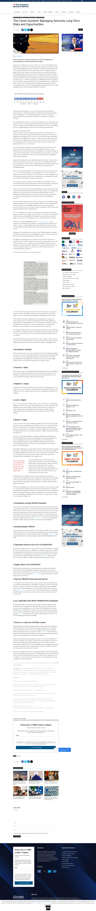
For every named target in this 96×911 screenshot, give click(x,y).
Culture (46, 780)
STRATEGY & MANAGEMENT (22, 15)
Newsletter (43, 0)
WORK (38, 12)
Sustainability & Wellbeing (40, 17)
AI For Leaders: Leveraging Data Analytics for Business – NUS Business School (73, 357)
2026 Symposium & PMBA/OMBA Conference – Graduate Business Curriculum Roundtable (73, 493)
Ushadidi (45, 555)
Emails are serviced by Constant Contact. (39, 743)
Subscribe (38, 0)
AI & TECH (24, 12)
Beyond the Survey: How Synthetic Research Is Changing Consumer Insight (19, 783)
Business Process (32, 795)
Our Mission (33, 0)
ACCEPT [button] (48, 906)
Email (17, 735)
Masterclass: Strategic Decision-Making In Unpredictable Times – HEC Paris (74, 416)
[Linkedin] (28, 30)
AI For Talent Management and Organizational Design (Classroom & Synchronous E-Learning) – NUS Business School (74, 429)
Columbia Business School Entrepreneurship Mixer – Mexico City (74, 322)
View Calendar (65, 368)
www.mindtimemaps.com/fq (43, 221)
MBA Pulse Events (66, 288)
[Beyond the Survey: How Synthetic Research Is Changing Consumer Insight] (20, 776)
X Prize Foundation (38, 517)
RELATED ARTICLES (18, 768)
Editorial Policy (64, 0)
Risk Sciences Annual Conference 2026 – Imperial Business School (73, 333)
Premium (18, 755)
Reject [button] (48, 909)
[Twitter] (25, 30)
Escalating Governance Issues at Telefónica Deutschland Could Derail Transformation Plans (51, 798)
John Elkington (18, 56)
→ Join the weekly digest (36, 747)
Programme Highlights (67, 276)
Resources (28, 0)
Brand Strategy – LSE (70, 410)
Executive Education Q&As (68, 284)
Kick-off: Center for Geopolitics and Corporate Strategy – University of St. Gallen (74, 364)
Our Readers (23, 0)
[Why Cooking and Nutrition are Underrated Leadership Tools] (20, 791)
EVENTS (78, 12)
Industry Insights (16, 780)
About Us (18, 0)
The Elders (44, 631)
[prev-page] (14, 802)
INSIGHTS (64, 12)
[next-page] (16, 802)
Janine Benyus (52, 534)
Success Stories (65, 282)
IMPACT (57, 12)
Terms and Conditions (46, 903)
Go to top (56, 662)
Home (14, 0)
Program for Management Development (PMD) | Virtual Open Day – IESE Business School (73, 350)
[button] (82, 0)
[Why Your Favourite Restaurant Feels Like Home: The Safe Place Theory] (51, 776)
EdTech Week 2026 (70, 487)
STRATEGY (32, 12)
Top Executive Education (51, 0)
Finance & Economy (31, 15)
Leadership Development (33, 780)
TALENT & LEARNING (47, 12)
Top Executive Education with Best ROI (70, 272)
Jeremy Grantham (21, 590)
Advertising (58, 0)
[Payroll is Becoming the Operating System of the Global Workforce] (36, 791)
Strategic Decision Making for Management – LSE (72, 406)
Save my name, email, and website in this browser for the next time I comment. (31, 833)
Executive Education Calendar (68, 286)
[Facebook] (22, 30)
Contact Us (70, 0)
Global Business (32, 17)
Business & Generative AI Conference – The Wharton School (74, 344)
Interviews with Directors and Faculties (70, 278)
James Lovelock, (37, 573)
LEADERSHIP (17, 12)
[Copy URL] (31, 30)
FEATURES (71, 12)
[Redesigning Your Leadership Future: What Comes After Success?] (36, 776)
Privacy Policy (36, 903)
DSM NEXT (20, 613)
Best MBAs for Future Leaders (68, 274)
